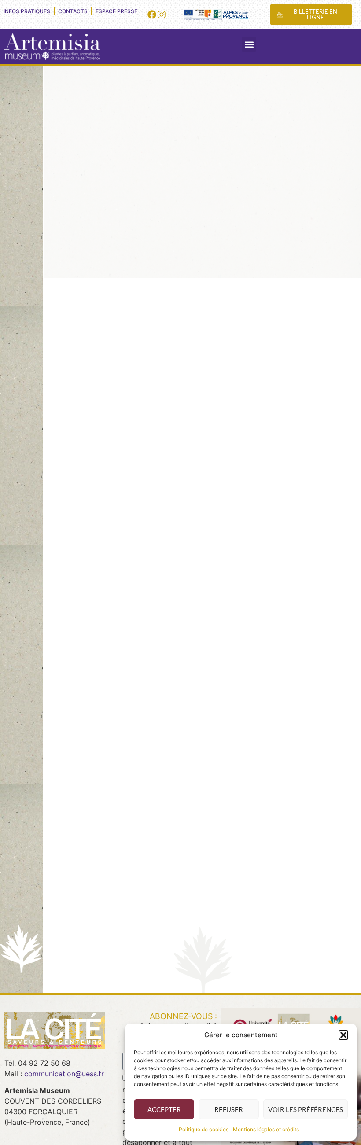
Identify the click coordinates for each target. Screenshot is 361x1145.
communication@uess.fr (64, 1073)
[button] (343, 1035)
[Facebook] (152, 14)
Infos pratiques (27, 11)
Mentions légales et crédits (266, 1129)
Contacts (73, 11)
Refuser (228, 1109)
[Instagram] (161, 14)
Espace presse (116, 11)
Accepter (164, 1109)
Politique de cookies (203, 1129)
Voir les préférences (305, 1109)
